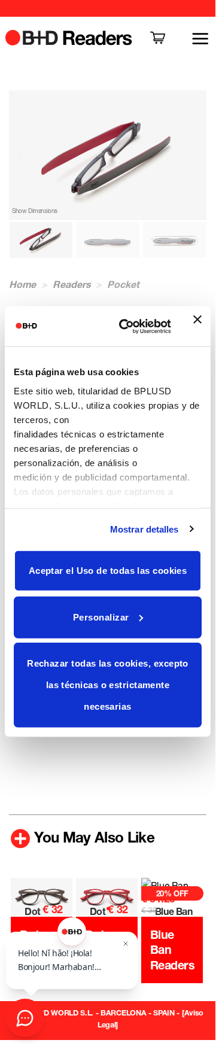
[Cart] (159, 38)
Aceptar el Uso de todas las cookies (108, 570)
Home (22, 284)
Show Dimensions (34, 210)
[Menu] (193, 38)
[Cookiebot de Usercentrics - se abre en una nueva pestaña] (126, 326)
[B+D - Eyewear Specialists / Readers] (69, 37)
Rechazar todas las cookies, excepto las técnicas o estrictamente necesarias (107, 684)
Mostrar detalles (144, 529)
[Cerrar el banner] (197, 326)
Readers (72, 284)
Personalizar (101, 617)
